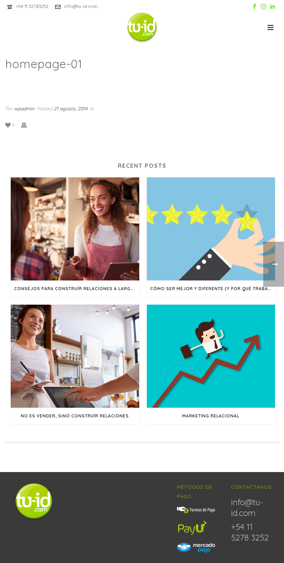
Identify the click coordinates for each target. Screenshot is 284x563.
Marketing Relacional (210, 415)
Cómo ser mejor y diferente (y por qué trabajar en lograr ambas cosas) (212, 288)
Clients (230, 82)
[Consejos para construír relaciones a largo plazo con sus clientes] (75, 228)
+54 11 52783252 (32, 6)
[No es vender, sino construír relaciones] (75, 356)
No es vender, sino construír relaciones (75, 415)
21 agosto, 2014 (70, 108)
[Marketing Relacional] (211, 356)
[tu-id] (142, 27)
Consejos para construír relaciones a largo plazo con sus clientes (76, 288)
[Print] (27, 124)
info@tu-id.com (81, 6)
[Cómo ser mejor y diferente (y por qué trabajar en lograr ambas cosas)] (211, 228)
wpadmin (24, 108)
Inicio (209, 82)
